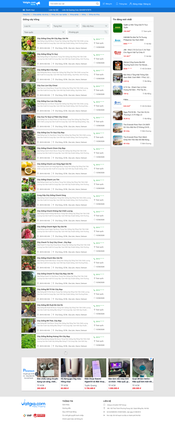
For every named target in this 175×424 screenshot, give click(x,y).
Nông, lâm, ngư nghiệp (59, 14)
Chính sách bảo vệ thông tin (72, 419)
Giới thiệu (66, 404)
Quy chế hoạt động (69, 411)
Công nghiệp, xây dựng (40, 14)
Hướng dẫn (66, 408)
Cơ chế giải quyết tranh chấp (73, 415)
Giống (84, 14)
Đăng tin (109, 3)
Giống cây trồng (94, 14)
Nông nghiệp (74, 14)
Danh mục (30, 9)
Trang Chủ (26, 14)
